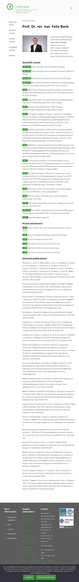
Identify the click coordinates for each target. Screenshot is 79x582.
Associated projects (13, 48)
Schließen (29, 577)
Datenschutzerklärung (46, 577)
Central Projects (12, 40)
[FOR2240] (21, 8)
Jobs (9, 525)
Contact (10, 529)
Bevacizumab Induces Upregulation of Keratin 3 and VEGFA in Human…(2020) (30, 535)
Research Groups (12, 31)
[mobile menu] (71, 8)
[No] (76, 573)
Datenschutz (12, 538)
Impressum (12, 534)
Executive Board (12, 23)
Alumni (12, 55)
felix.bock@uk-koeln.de (64, 56)
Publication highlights (12, 518)
